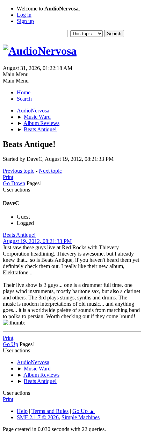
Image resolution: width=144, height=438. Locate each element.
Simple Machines (81, 417)
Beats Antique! (19, 235)
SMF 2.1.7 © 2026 (38, 417)
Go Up (10, 344)
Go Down (14, 183)
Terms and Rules (50, 411)
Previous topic (18, 171)
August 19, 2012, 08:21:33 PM (37, 241)
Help (22, 411)
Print (8, 177)
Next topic (50, 171)
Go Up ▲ (83, 411)
